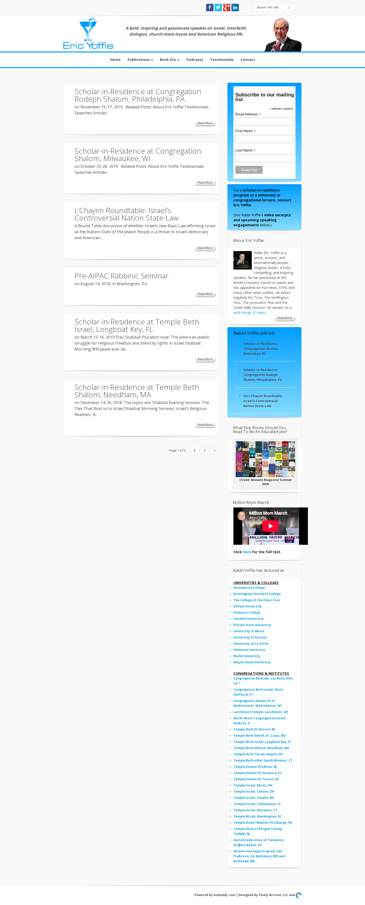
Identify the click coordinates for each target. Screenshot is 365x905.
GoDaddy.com (224, 895)
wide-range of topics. (250, 312)
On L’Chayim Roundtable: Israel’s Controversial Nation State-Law (263, 401)
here (247, 551)
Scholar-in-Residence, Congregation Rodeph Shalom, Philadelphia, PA (262, 375)
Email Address (248, 114)
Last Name (245, 150)
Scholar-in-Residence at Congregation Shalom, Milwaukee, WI (137, 154)
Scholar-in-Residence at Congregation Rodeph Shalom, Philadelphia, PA (137, 95)
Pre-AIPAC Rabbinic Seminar (121, 276)
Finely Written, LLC (273, 895)
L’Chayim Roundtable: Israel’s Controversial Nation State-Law (126, 214)
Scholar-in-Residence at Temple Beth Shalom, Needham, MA (136, 391)
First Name (245, 131)
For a (262, 197)
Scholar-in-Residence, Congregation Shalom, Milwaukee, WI (260, 349)
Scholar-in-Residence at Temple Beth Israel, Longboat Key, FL (136, 325)
